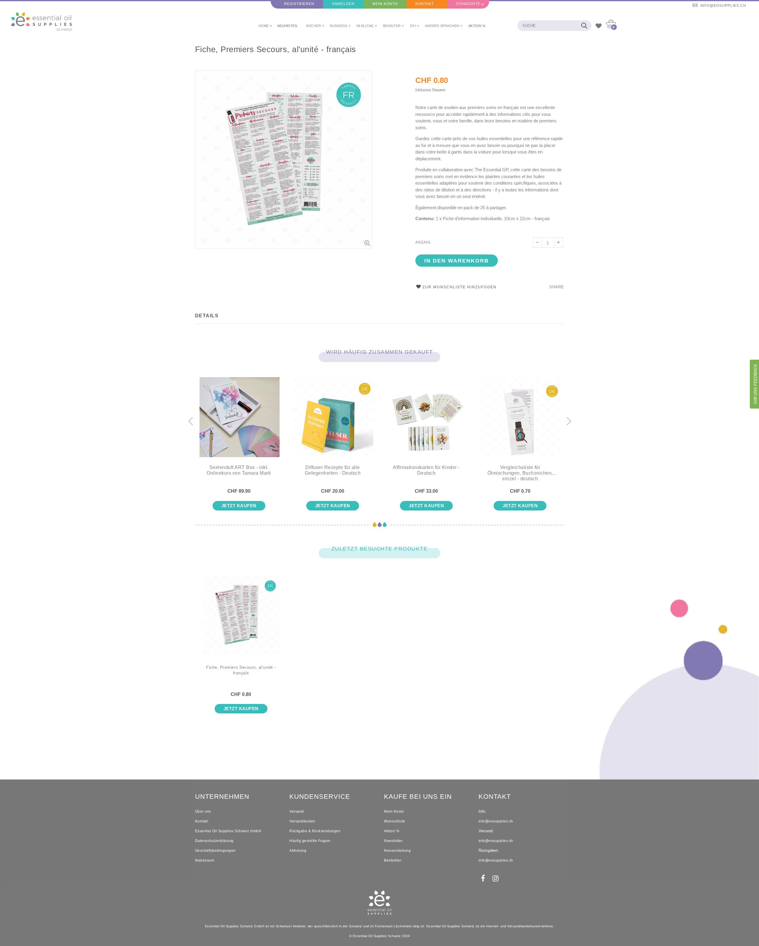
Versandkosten (302, 821)
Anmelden (343, 4)
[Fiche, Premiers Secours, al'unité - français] (241, 620)
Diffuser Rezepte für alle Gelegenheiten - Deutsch (333, 470)
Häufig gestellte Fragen (310, 841)
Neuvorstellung (397, 851)
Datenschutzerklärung (214, 841)
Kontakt (424, 4)
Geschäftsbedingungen (215, 851)
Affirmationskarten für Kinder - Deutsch (426, 470)
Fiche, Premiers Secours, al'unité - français (275, 49)
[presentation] (190, 421)
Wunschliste (394, 821)
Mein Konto (385, 4)
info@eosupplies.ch (723, 6)
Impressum (204, 860)
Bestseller (392, 860)
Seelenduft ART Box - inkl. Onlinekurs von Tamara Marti (239, 470)
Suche (584, 26)
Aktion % (391, 831)
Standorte (468, 4)
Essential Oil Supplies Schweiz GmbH (228, 831)
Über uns (203, 811)
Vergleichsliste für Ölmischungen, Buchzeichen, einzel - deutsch (520, 473)
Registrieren (299, 4)
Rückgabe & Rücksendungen (314, 831)
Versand (296, 811)
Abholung (297, 851)
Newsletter (393, 841)
